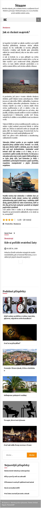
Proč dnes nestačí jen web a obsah (16, 494)
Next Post (8, 233)
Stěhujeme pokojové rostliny (15, 395)
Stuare (20, 5)
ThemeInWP (11, 505)
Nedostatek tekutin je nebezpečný (17, 471)
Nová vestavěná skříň (12, 488)
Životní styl (8, 238)
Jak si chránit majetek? (16, 32)
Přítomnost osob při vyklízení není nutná (19, 482)
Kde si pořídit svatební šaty (20, 242)
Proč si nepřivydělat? (12, 343)
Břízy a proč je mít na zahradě (15, 476)
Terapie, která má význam (14, 420)
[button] (38, 20)
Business (6, 27)
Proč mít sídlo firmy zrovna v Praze (18, 445)
